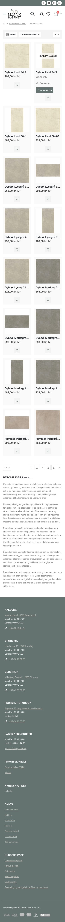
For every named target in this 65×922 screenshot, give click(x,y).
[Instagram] (54, 3)
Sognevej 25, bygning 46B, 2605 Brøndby (24, 708)
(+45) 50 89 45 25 (17, 628)
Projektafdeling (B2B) (14, 767)
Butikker (8, 815)
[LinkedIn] (59, 3)
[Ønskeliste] (48, 14)
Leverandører (11, 836)
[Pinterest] (49, 3)
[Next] (59, 467)
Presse (8, 772)
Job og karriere (11, 842)
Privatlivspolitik (12, 876)
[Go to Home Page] (4, 23)
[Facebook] (43, 3)
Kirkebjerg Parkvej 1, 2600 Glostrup (21, 677)
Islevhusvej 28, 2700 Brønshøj (19, 646)
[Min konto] (41, 14)
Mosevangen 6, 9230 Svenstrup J (20, 615)
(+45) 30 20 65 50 (17, 721)
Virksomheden (11, 810)
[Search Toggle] (32, 14)
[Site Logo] (14, 13)
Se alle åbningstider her (16, 748)
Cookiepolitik (11, 882)
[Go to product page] (17, 56)
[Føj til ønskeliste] (17, 85)
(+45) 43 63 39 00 (17, 690)
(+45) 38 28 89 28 (17, 659)
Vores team (10, 820)
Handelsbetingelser (13, 860)
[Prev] (31, 467)
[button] (5, 14)
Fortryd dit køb (11, 866)
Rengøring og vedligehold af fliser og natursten (26, 887)
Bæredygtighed (12, 831)
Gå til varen (46, 90)
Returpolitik (10, 871)
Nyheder (8, 791)
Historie (8, 826)
